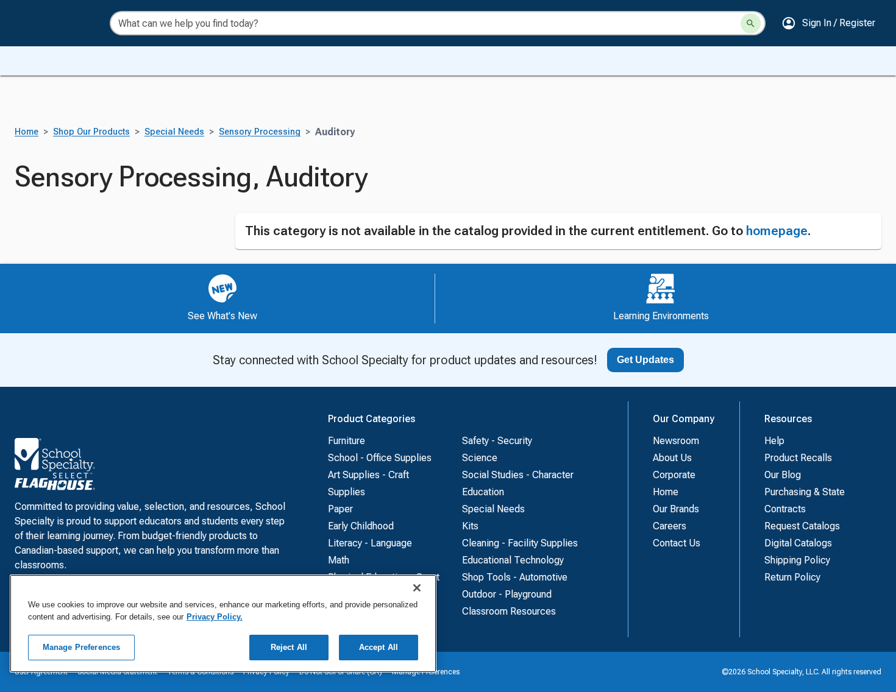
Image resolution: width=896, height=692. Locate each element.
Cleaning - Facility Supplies (520, 543)
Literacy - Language (370, 543)
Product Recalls (798, 458)
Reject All (289, 647)
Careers (669, 526)
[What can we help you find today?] (751, 23)
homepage (777, 231)
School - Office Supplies (380, 458)
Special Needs (174, 132)
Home (26, 132)
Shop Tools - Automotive (514, 577)
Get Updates (645, 360)
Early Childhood (361, 526)
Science (479, 458)
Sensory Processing (259, 132)
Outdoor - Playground (507, 594)
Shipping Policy (797, 560)
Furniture (346, 441)
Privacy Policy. (215, 616)
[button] (828, 23)
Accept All (378, 647)
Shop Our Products (91, 132)
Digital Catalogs (798, 543)
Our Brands (676, 509)
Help (774, 441)
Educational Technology (513, 560)
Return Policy (792, 577)
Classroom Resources (509, 611)
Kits (470, 526)
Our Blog (782, 475)
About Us (672, 458)
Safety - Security (497, 441)
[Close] (417, 587)
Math (338, 560)
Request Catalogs (802, 526)
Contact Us (676, 543)
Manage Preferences (81, 647)
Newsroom (676, 441)
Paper (340, 509)
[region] (223, 623)
